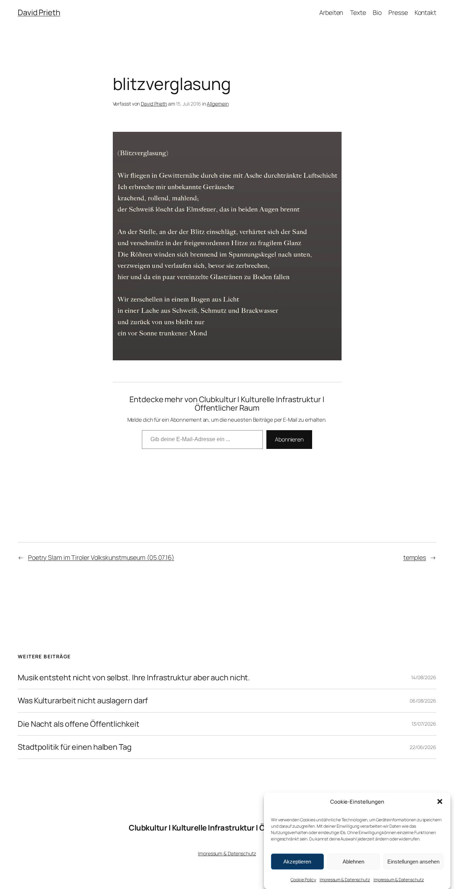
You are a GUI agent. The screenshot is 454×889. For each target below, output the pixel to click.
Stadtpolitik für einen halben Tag (75, 747)
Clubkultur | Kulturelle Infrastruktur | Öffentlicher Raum (227, 827)
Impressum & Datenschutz (345, 880)
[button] (439, 801)
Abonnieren (289, 439)
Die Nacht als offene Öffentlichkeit (78, 724)
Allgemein (217, 103)
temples (414, 557)
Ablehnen (353, 861)
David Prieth (39, 12)
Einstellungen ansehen (413, 861)
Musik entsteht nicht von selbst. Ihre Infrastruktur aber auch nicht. (134, 677)
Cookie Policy (303, 880)
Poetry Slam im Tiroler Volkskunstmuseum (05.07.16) (101, 557)
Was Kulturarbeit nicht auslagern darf (83, 700)
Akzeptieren (297, 861)
